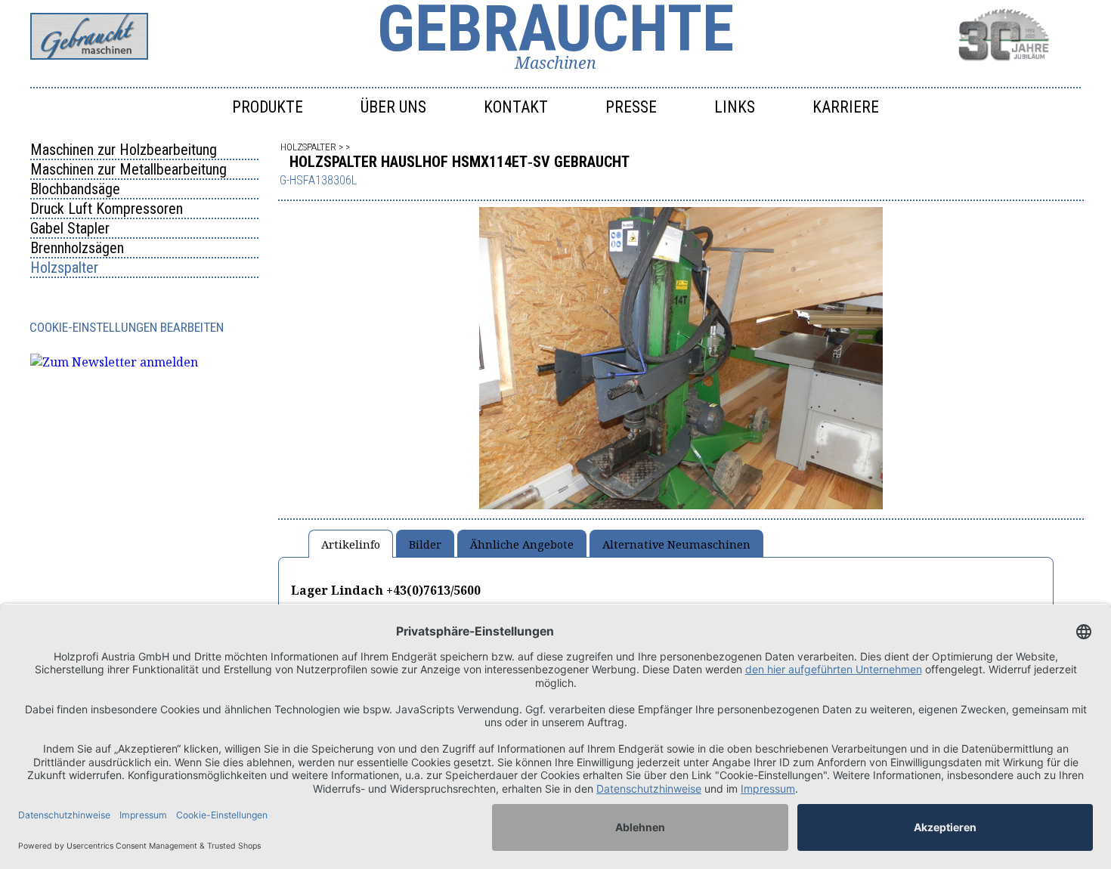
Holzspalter (64, 267)
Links (734, 106)
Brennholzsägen (77, 248)
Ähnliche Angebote (522, 544)
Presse (631, 106)
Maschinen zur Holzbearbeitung (123, 150)
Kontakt (516, 106)
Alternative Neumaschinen (676, 544)
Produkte (267, 106)
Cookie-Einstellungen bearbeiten (126, 327)
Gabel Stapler (70, 228)
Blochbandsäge (75, 189)
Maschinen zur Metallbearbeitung (128, 169)
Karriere (845, 106)
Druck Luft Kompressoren (106, 208)
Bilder (425, 544)
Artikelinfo (350, 544)
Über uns (393, 106)
